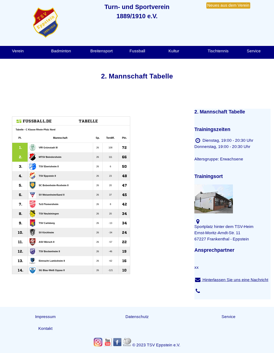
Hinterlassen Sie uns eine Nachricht (234, 280)
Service (228, 316)
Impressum (45, 316)
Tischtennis (218, 51)
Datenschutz (137, 316)
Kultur (173, 51)
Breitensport (101, 51)
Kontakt (45, 328)
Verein (18, 51)
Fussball (137, 51)
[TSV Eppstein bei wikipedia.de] (127, 342)
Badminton (61, 51)
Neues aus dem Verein (228, 5)
